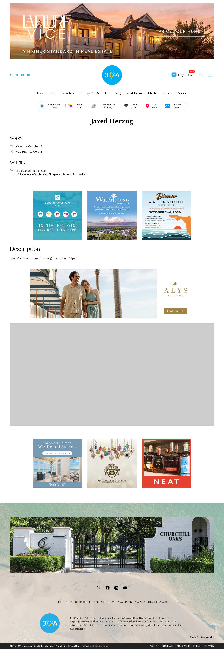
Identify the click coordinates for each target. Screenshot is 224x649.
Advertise (183, 646)
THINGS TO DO (99, 602)
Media (153, 93)
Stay (118, 93)
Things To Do (89, 93)
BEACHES (81, 602)
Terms (197, 646)
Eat (107, 93)
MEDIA (148, 602)
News (39, 93)
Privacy (209, 646)
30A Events (135, 106)
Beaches (67, 93)
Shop (53, 93)
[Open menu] (210, 75)
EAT (112, 602)
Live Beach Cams (54, 106)
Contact (183, 93)
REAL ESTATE (133, 602)
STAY (120, 602)
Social (167, 93)
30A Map (154, 106)
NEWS (69, 602)
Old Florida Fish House (31, 170)
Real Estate (134, 93)
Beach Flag (79, 106)
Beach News (177, 106)
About (154, 646)
